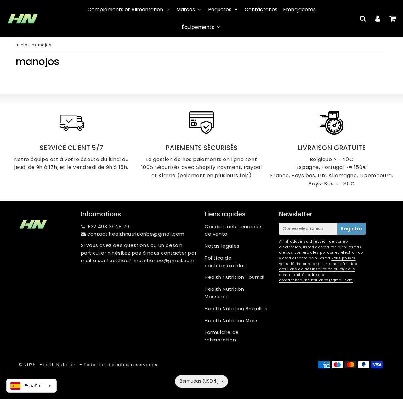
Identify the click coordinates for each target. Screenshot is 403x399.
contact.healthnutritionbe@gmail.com (135, 234)
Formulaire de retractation (222, 336)
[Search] (363, 18)
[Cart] (392, 18)
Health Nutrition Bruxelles (236, 308)
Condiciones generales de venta (234, 230)
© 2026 (28, 365)
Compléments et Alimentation (125, 9)
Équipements (198, 27)
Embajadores (299, 9)
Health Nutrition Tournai (234, 277)
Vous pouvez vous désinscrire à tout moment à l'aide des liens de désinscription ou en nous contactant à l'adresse (318, 266)
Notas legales (222, 246)
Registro (351, 228)
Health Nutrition (58, 365)
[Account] (378, 18)
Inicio (21, 45)
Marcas (185, 9)
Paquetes (219, 9)
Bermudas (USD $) (199, 381)
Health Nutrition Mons (232, 320)
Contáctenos (261, 9)
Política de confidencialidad (226, 262)
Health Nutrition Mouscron (224, 293)
